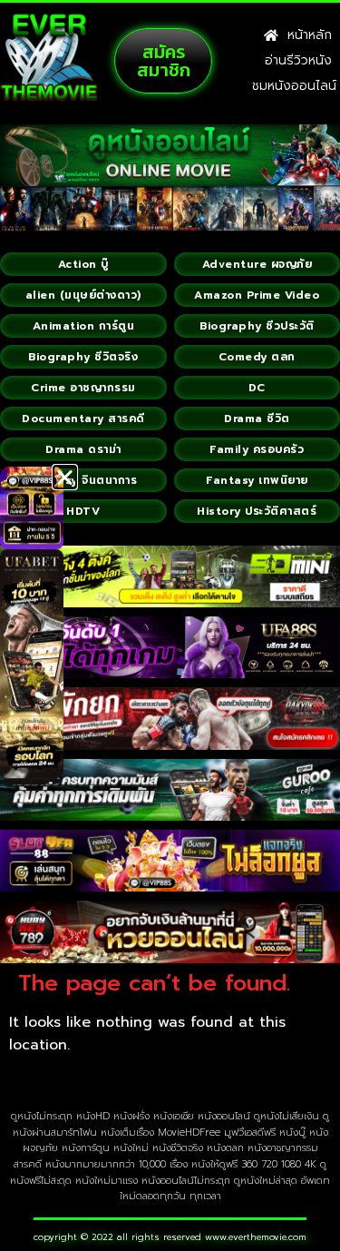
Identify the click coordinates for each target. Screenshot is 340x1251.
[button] (64, 477)
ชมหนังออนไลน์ (294, 85)
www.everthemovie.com (255, 1237)
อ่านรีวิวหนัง (298, 60)
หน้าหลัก (305, 34)
